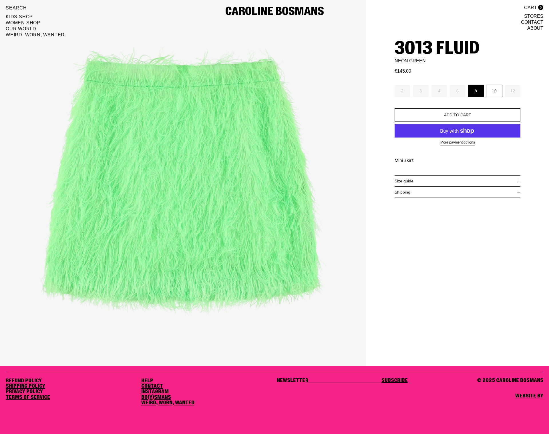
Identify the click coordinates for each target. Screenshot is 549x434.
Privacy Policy (24, 391)
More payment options (457, 142)
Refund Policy (24, 380)
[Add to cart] (457, 115)
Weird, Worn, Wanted (167, 402)
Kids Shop (19, 17)
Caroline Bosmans (274, 11)
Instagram (155, 391)
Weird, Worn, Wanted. (36, 35)
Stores (533, 16)
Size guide (404, 181)
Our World (21, 29)
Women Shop (23, 23)
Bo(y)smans (156, 397)
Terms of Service (28, 397)
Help (147, 380)
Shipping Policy (25, 386)
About (535, 28)
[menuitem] (36, 18)
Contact (532, 22)
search (16, 8)
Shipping (402, 192)
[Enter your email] (394, 380)
